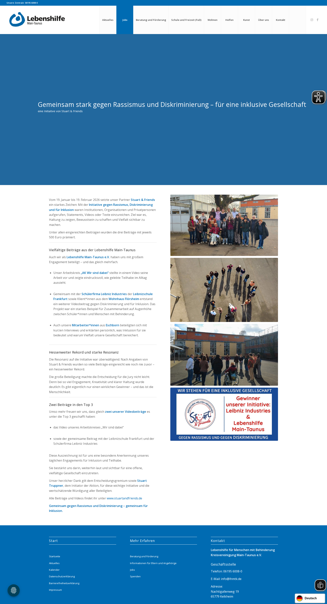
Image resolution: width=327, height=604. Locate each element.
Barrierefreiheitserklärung (64, 583)
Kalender (54, 569)
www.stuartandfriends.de (124, 498)
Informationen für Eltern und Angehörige (153, 563)
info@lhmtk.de (230, 579)
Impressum (55, 590)
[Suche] (297, 20)
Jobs (132, 569)
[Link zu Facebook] (317, 20)
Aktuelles (54, 563)
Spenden (135, 576)
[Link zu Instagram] (312, 20)
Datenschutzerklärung (62, 576)
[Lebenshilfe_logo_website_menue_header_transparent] (38, 20)
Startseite (54, 556)
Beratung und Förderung (144, 556)
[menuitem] (107, 20)
